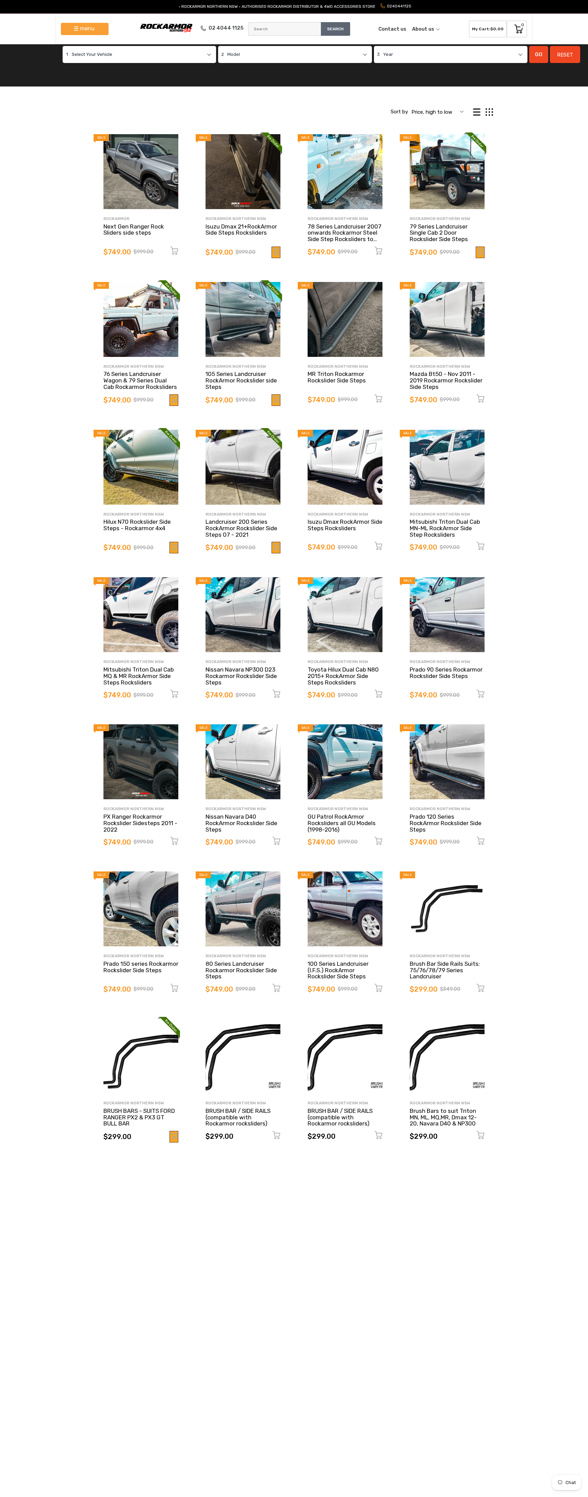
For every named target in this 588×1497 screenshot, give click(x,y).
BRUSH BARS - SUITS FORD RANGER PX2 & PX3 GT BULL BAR (139, 1117)
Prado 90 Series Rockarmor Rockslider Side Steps (446, 672)
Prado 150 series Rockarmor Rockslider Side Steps (140, 967)
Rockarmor (116, 218)
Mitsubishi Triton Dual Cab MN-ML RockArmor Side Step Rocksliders (445, 528)
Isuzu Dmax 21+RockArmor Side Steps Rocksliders (241, 229)
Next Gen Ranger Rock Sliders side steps (133, 229)
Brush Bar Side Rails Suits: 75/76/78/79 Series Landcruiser (445, 970)
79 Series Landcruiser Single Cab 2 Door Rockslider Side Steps (439, 232)
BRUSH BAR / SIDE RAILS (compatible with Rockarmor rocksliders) (238, 1117)
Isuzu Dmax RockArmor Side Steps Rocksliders (345, 525)
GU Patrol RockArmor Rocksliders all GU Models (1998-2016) (342, 823)
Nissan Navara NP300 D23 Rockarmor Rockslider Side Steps (241, 676)
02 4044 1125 (226, 28)
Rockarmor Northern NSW (236, 218)
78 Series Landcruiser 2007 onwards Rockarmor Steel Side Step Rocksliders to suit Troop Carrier (344, 236)
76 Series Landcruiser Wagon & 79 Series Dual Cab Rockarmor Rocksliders (140, 380)
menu (87, 28)
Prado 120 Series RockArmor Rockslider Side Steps (445, 823)
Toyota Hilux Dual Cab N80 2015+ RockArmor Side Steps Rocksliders (343, 676)
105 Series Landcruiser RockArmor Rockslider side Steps (241, 380)
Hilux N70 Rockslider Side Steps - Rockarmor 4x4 (137, 525)
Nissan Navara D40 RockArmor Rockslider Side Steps (241, 823)
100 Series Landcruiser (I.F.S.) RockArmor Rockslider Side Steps (338, 970)
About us (423, 29)
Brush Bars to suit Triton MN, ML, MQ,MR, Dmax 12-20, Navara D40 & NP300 (443, 1117)
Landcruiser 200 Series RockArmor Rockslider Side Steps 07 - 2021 (241, 528)
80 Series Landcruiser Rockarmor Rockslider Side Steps (241, 970)
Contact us (392, 29)
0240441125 (399, 6)
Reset (565, 55)
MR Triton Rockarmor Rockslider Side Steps (337, 377)
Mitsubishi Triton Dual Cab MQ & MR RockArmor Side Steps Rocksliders (138, 676)
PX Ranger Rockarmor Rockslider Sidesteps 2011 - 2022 (140, 823)
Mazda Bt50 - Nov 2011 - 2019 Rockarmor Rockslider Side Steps (446, 380)
